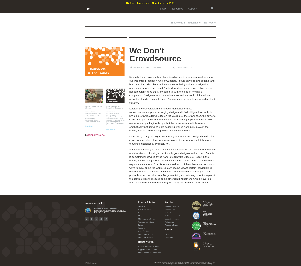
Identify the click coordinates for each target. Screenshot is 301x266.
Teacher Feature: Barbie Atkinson (93, 107)
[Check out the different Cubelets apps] (196, 229)
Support (192, 8)
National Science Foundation (106, 208)
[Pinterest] (106, 219)
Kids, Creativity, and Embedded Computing (114, 107)
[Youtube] (101, 219)
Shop (163, 8)
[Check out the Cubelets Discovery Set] (196, 219)
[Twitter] (87, 219)
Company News (96, 135)
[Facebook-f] (91, 219)
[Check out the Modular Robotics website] (98, 203)
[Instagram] (96, 219)
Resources (177, 8)
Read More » (89, 126)
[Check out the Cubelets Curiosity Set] (196, 209)
